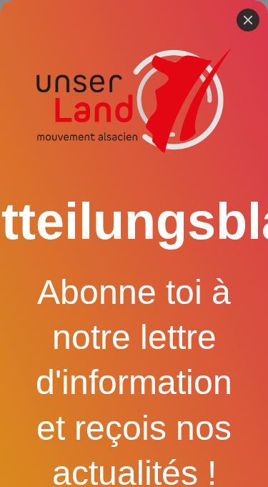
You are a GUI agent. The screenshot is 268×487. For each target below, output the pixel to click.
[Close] (248, 20)
